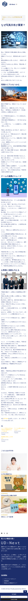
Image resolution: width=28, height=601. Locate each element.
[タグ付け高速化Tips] (14, 461)
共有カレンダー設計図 (7, 516)
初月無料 (14, 594)
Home (4, 17)
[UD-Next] (4, 4)
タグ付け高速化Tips (6, 474)
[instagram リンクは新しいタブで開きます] (7, 533)
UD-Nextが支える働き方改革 (9, 495)
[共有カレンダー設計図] (14, 504)
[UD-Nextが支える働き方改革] (14, 483)
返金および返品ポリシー (10, 583)
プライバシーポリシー (10, 579)
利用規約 (6, 581)
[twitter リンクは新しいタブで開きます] (4, 533)
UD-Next (12, 4)
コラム (9, 17)
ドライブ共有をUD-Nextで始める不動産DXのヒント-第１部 (6, 430)
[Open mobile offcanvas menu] (16, 4)
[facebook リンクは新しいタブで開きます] (1, 533)
